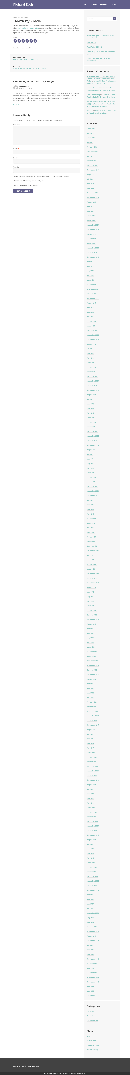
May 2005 (90, 853)
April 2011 (90, 555)
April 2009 (90, 642)
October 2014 (92, 441)
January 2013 (91, 523)
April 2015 (90, 413)
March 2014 (91, 473)
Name (16, 149)
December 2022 (92, 152)
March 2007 (91, 752)
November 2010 (93, 574)
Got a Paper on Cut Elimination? (29, 68)
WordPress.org (92, 1050)
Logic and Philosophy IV (25, 58)
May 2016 (90, 353)
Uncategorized (25, 48)
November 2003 (93, 913)
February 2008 (92, 702)
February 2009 (92, 652)
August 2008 (91, 679)
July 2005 (90, 844)
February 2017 (92, 321)
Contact (113, 4)
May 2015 (90, 408)
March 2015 (91, 418)
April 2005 (90, 858)
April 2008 (90, 697)
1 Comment (34, 48)
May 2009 (90, 638)
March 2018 (91, 280)
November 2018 (93, 248)
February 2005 (92, 867)
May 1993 (90, 991)
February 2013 (92, 519)
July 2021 (90, 179)
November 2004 (93, 881)
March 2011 (91, 560)
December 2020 (92, 193)
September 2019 (93, 230)
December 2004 (92, 876)
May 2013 (90, 509)
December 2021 (92, 165)
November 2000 (93, 931)
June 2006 (90, 794)
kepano (90, 111)
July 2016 (90, 349)
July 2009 (90, 629)
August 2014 (91, 450)
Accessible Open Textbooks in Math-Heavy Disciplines (101, 82)
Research (103, 4)
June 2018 (90, 266)
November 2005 (93, 826)
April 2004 (90, 908)
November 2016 (93, 335)
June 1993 (90, 986)
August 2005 (91, 840)
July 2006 (90, 789)
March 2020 (91, 216)
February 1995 (92, 964)
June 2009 (90, 633)
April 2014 (90, 468)
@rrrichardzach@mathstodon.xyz (26, 1066)
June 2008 (90, 688)
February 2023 (92, 147)
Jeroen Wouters (93, 88)
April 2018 (90, 275)
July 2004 (90, 895)
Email (15, 158)
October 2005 (92, 830)
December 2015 (92, 376)
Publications (91, 1016)
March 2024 (91, 138)
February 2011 (92, 564)
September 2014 (93, 445)
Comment (17, 125)
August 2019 (91, 234)
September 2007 (93, 725)
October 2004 (92, 886)
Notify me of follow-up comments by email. (30, 181)
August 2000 (91, 936)
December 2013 (92, 486)
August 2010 (91, 587)
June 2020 (90, 207)
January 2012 (91, 541)
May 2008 (90, 693)
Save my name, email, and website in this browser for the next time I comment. (43, 176)
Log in (89, 1036)
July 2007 (90, 734)
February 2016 (92, 367)
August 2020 (91, 202)
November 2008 (93, 665)
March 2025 (91, 129)
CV (85, 4)
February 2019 (92, 239)
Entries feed (91, 1041)
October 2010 (92, 578)
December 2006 (92, 766)
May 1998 (90, 954)
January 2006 (91, 817)
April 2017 (90, 317)
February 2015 (92, 422)
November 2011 (93, 551)
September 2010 (93, 583)
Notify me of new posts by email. (26, 185)
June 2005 (90, 849)
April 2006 (90, 803)
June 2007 (90, 739)
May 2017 (90, 312)
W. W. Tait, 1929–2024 (95, 47)
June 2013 (90, 505)
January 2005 (91, 872)
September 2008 (93, 674)
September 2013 (93, 496)
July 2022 (90, 156)
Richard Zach (23, 4)
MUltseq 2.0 (91, 42)
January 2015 (91, 427)
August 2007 (91, 730)
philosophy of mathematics (28, 28)
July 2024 (90, 133)
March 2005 (91, 863)
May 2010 (90, 597)
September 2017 (93, 298)
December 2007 (92, 711)
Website (16, 167)
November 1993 (93, 977)
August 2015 (91, 395)
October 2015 (92, 385)
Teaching (93, 4)
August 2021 (91, 174)
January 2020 (91, 220)
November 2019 (93, 225)
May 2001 (90, 922)
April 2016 (90, 358)
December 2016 (92, 330)
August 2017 (91, 303)
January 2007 (91, 762)
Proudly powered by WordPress (53, 1073)
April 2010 (90, 601)
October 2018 (92, 252)
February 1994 (92, 973)
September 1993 (93, 982)
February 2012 (92, 537)
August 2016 (91, 344)
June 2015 (90, 404)
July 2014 (90, 454)
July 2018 (90, 262)
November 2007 (93, 716)
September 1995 (93, 959)
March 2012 (91, 532)
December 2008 (92, 661)
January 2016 (91, 372)
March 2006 (91, 808)
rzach (25, 18)
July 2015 (90, 399)
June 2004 (90, 899)
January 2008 (91, 707)
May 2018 (90, 271)
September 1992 (93, 996)
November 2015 (93, 381)
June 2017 (90, 308)
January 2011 (91, 569)
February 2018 (92, 285)
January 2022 (91, 161)
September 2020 (93, 197)
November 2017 (93, 289)
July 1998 (90, 945)
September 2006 (93, 780)
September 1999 (93, 941)
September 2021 (93, 170)
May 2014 (90, 463)
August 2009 (91, 624)
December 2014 (92, 431)
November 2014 (93, 436)
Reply (16, 105)
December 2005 (92, 821)
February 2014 (92, 477)
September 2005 (93, 835)
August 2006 (91, 785)
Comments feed (93, 1045)
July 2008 (90, 684)
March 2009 (91, 647)
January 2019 (91, 243)
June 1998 (90, 950)
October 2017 (92, 294)
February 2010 (92, 610)
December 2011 (92, 546)
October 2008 (92, 670)
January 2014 (91, 482)
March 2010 (91, 606)
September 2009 (93, 619)
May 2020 (90, 211)
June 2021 (90, 184)
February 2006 (92, 812)
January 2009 (91, 656)
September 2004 (93, 890)
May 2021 (90, 188)
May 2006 (90, 798)
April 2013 (90, 514)
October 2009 (92, 615)
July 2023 (90, 142)
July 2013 (90, 500)
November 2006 (93, 771)
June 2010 (90, 592)
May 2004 (90, 904)
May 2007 (90, 743)
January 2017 (91, 326)
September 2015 (93, 390)
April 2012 (90, 528)
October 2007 (92, 720)
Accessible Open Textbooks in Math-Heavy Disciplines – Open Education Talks (101, 78)
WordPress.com (81, 1073)
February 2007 (92, 757)
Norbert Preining (93, 95)
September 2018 (93, 257)
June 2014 (90, 459)
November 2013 (93, 491)
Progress (90, 1011)
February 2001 (92, 927)
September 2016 (93, 340)
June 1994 (90, 968)
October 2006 (92, 775)
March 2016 (91, 363)
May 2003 (90, 918)
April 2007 (90, 748)
